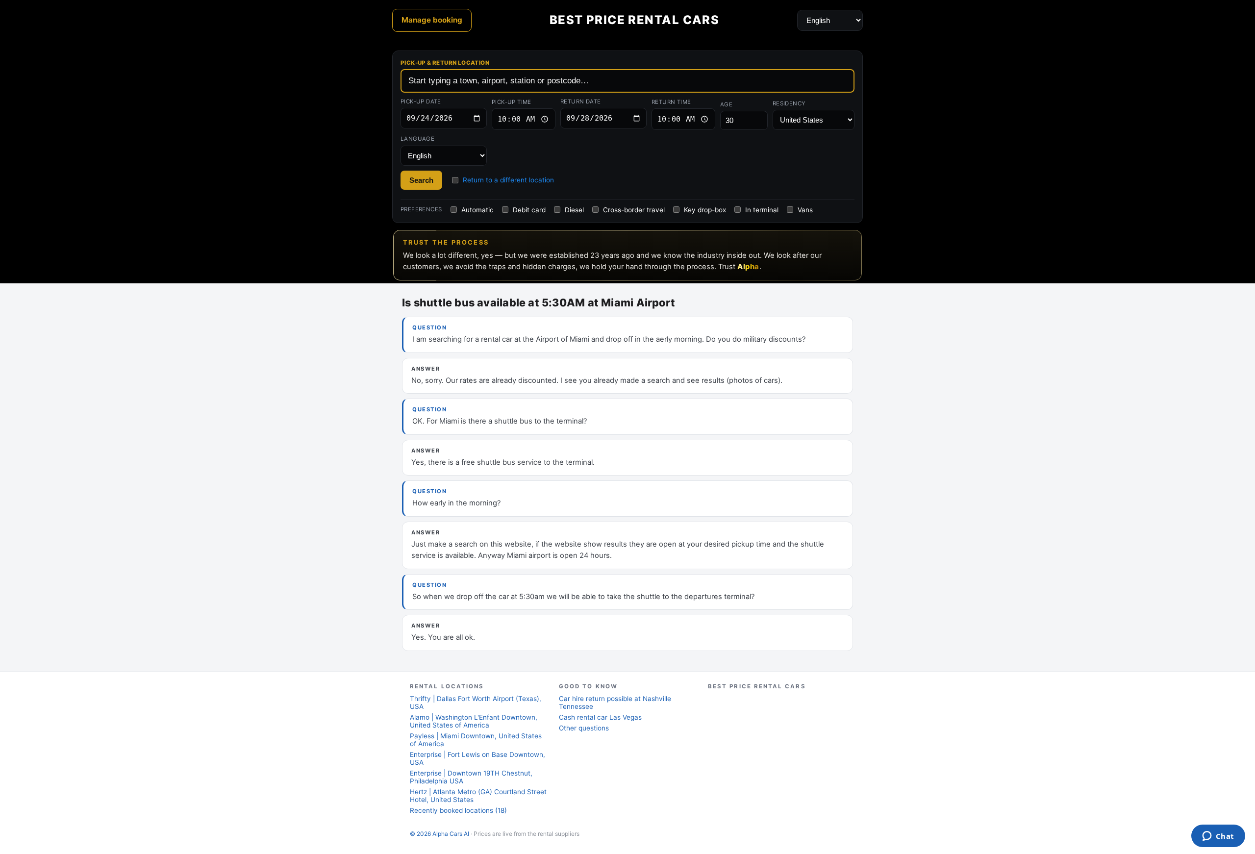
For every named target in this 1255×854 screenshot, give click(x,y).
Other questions (584, 728)
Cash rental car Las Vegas (600, 717)
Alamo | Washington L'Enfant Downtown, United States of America (473, 721)
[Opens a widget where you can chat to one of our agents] (1218, 837)
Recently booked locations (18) (458, 810)
